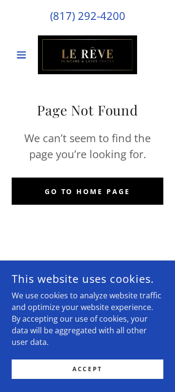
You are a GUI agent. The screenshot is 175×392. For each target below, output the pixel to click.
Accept (87, 369)
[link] (88, 54)
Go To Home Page (88, 191)
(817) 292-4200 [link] (87, 15)
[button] (23, 55)
